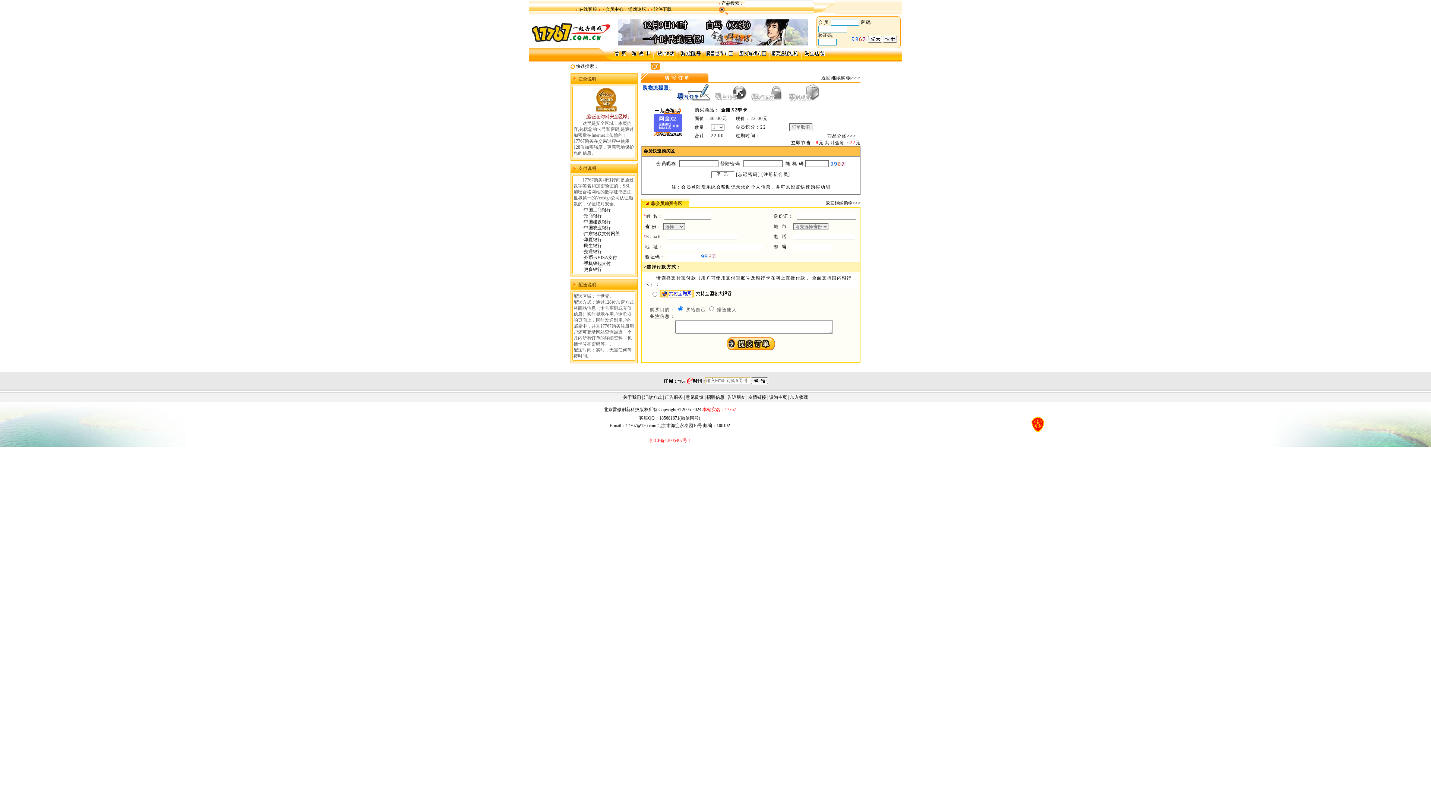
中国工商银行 (597, 209)
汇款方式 (653, 397)
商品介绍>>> (841, 136)
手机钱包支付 (597, 263)
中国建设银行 (597, 221)
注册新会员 (776, 174)
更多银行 (593, 269)
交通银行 (593, 251)
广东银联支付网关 (602, 233)
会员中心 (614, 9)
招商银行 (593, 215)
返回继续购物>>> (840, 77)
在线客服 (588, 9)
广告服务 (674, 397)
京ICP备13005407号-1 (670, 440)
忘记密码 (748, 174)
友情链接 (757, 397)
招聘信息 (715, 397)
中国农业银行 (597, 227)
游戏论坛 (637, 9)
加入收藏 (799, 397)
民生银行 (593, 245)
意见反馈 (695, 397)
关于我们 (632, 397)
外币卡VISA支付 (600, 257)
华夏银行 (593, 239)
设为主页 (778, 397)
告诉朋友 (736, 397)
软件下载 (663, 9)
